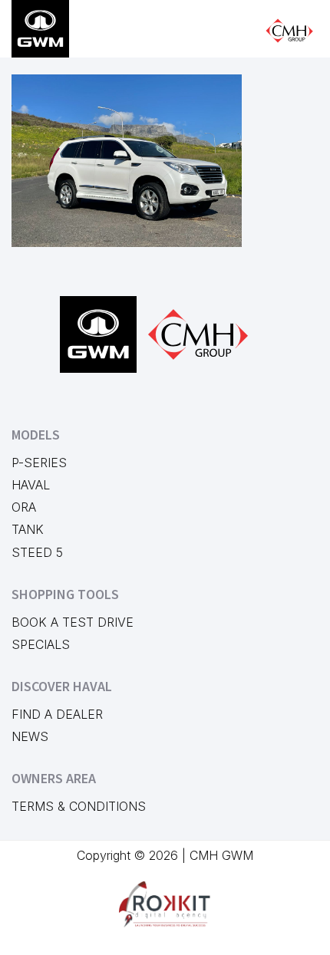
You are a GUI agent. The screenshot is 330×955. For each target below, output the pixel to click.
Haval (31, 484)
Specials (41, 644)
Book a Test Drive (73, 622)
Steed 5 (37, 552)
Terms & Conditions (79, 806)
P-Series (39, 462)
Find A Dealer (57, 714)
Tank (28, 529)
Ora (24, 507)
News (30, 736)
